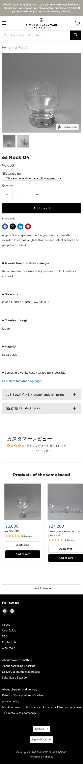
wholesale (8, 648)
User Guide (9, 630)
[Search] (75, 35)
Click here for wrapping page (21, 381)
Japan (39, 739)
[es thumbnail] (8, 141)
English (39, 729)
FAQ (5, 636)
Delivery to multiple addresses (21, 672)
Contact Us (9, 642)
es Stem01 (12, 531)
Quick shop (22, 545)
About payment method (17, 660)
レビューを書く (41, 451)
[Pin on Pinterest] (28, 226)
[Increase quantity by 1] (37, 194)
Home (6, 47)
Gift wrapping (11, 174)
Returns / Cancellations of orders (23, 695)
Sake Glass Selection (15, 678)
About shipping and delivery (19, 689)
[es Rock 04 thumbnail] (22, 141)
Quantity (7, 185)
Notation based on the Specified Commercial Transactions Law (41, 707)
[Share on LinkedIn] (20, 226)
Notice (6, 625)
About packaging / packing (18, 666)
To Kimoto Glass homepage (19, 713)
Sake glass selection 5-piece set (63, 533)
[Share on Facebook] (5, 226)
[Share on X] (13, 226)
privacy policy (10, 701)
